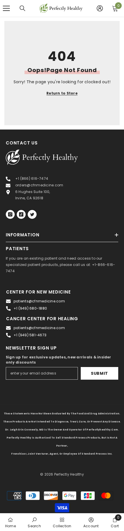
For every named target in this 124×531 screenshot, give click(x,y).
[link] (34, 522)
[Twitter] (32, 214)
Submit (99, 373)
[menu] (6, 8)
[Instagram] (10, 214)
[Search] (22, 8)
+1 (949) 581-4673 (30, 335)
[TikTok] (21, 214)
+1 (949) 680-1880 (30, 308)
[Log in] (100, 8)
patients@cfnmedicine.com (39, 301)
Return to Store (62, 93)
